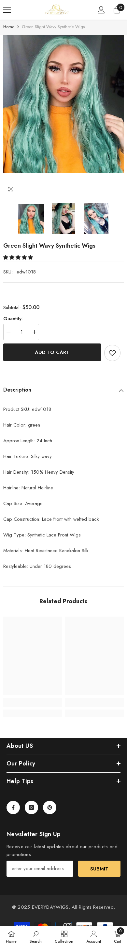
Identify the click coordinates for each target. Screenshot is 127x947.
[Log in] (101, 9)
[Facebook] (13, 807)
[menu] (7, 10)
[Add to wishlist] (112, 353)
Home (8, 27)
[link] (32, 702)
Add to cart (52, 352)
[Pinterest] (49, 807)
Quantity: (13, 318)
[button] (19, 257)
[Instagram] (31, 807)
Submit (99, 868)
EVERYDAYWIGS (50, 907)
